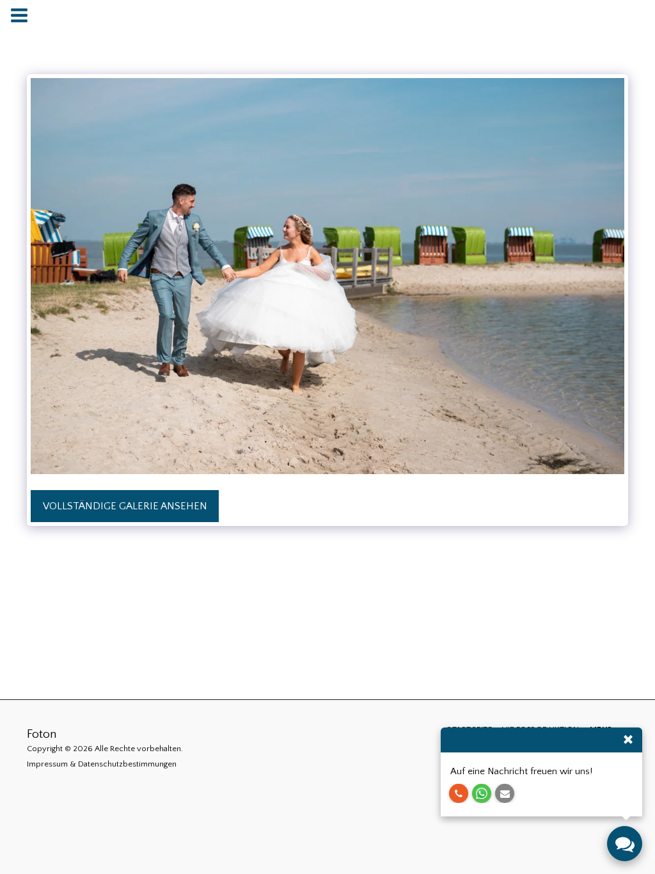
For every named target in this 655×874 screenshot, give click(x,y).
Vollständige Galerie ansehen (125, 506)
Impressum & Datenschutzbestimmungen (102, 763)
